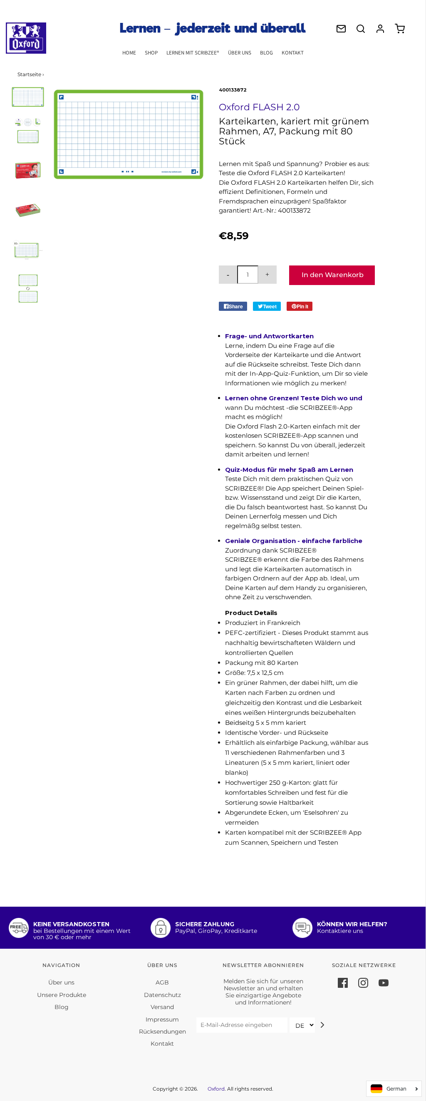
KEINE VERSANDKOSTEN (71, 924)
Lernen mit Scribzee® (192, 53)
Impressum (162, 1019)
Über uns (239, 53)
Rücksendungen (162, 1031)
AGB (162, 982)
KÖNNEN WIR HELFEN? (352, 924)
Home (129, 53)
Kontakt (293, 53)
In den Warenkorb (333, 275)
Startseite (29, 74)
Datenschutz (162, 995)
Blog (266, 53)
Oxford (216, 1089)
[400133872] (28, 97)
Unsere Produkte (61, 995)
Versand (162, 1007)
